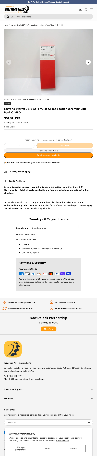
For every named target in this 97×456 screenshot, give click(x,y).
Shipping (7, 122)
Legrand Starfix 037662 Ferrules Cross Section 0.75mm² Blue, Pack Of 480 (37, 25)
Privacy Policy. (62, 440)
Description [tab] (22, 228)
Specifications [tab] (39, 228)
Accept (47, 448)
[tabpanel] (48, 243)
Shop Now (48, 329)
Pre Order (64, 145)
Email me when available (48, 155)
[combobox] (48, 16)
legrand (7, 99)
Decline (73, 448)
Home (6, 25)
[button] (86, 9)
